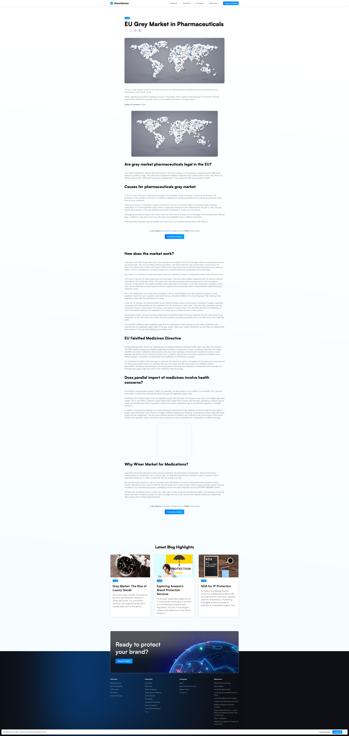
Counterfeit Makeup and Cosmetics (225, 698)
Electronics (148, 686)
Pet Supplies (149, 699)
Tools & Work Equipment (153, 708)
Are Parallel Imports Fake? (222, 689)
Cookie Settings (324, 732)
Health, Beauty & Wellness (153, 692)
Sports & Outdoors (151, 705)
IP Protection (114, 689)
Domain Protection (116, 696)
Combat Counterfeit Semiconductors (226, 701)
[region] (174, 732)
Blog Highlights (219, 686)
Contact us (175, 231)
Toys (146, 712)
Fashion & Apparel (150, 689)
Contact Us (183, 692)
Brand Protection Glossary (222, 683)
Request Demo (184, 689)
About (181, 683)
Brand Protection (115, 683)
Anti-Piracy (113, 692)
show (143, 104)
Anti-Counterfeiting (116, 686)
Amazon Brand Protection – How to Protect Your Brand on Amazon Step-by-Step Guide (226, 712)
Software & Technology (152, 702)
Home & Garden (150, 696)
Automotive (148, 683)
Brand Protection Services (187, 686)
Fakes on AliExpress (220, 718)
